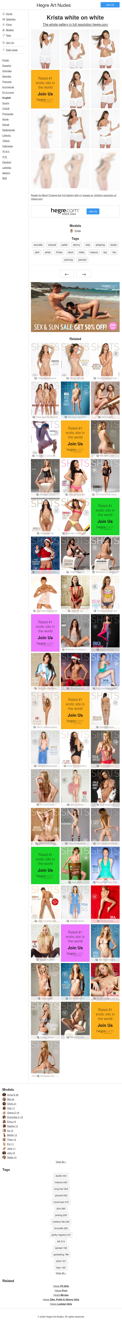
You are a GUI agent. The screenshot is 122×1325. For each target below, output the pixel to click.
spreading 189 (61, 1254)
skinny (76, 244)
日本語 (6, 108)
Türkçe (6, 140)
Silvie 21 (11, 1103)
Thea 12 (11, 1139)
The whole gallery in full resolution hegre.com (75, 24)
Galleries (10, 19)
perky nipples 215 (61, 1234)
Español (6, 65)
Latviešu (6, 167)
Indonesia (7, 146)
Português (7, 114)
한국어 (6, 151)
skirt (37, 252)
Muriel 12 (12, 1135)
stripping (100, 244)
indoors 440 (61, 1182)
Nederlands (8, 130)
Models (10, 30)
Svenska (7, 71)
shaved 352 (61, 1195)
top (105, 252)
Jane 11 (11, 1148)
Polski (5, 60)
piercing (68, 259)
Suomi (5, 103)
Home (9, 14)
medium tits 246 (61, 1221)
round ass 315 (61, 1202)
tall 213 (61, 1241)
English (6, 97)
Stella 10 (12, 1157)
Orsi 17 (11, 1108)
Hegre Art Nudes (54, 4)
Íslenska (6, 76)
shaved (52, 244)
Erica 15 (11, 1121)
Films (9, 24)
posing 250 (61, 1215)
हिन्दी (4, 178)
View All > (61, 1162)
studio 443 (61, 1175)
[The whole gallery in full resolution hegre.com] (45, 129)
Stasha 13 (12, 1126)
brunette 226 (61, 1228)
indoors (94, 252)
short (70, 252)
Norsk (5, 119)
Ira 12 (10, 1130)
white (48, 252)
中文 (4, 156)
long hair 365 (61, 1189)
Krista (78, 230)
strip (88, 244)
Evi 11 (10, 1144)
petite (64, 244)
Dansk (5, 124)
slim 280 (61, 1208)
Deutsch (6, 162)
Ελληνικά (8, 92)
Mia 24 (10, 1099)
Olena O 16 (13, 1112)
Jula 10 (11, 1153)
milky (81, 252)
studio (113, 244)
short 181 (61, 1261)
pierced (82, 259)
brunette (38, 244)
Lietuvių (6, 135)
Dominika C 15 (15, 1117)
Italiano (6, 173)
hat (114, 252)
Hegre (61, 1286)
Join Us (110, 4)
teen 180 (61, 1267)
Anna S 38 (12, 1094)
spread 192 (61, 1248)
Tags (8, 35)
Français (6, 81)
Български (8, 87)
